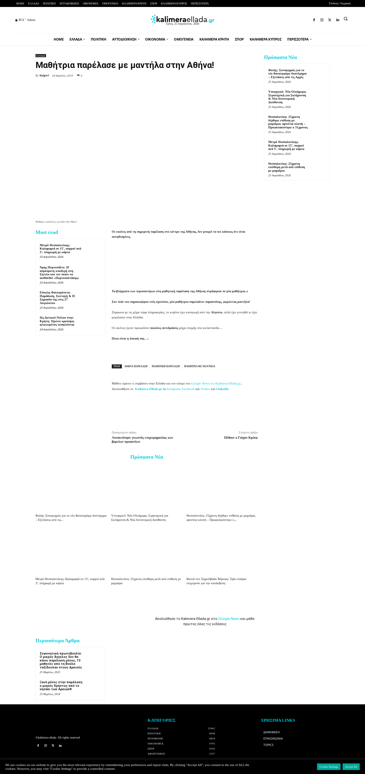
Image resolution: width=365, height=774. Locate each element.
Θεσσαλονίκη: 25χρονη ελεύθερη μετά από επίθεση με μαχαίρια (286, 167)
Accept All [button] (351, 766)
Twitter (204, 389)
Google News (229, 618)
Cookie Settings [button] (329, 766)
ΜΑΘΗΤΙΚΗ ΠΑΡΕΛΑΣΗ (166, 366)
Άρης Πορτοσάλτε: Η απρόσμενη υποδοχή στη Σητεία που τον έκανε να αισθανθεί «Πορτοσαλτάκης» (59, 273)
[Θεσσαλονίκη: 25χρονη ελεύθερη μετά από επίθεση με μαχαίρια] (146, 550)
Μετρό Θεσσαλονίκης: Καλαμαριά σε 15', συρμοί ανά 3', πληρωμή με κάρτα (60, 248)
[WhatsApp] (224, 75)
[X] (214, 75)
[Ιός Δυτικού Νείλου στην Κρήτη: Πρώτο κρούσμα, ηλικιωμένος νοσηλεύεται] (93, 323)
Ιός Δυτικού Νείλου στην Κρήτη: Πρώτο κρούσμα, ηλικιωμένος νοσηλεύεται (57, 321)
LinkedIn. (222, 389)
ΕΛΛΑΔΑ (40, 55)
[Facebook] (286, 19)
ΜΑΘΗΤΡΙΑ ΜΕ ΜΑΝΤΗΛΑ (199, 366)
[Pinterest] (253, 75)
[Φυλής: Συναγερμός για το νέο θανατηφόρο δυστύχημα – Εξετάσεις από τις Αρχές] (71, 487)
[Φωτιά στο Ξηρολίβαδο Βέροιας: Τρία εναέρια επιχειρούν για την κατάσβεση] (222, 550)
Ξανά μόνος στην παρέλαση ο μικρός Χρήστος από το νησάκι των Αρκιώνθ (61, 685)
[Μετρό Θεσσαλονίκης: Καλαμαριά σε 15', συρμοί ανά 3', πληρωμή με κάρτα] (93, 251)
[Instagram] (293, 19)
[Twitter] (301, 19)
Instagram (173, 389)
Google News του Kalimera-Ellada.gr (215, 383)
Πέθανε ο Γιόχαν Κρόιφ (241, 437)
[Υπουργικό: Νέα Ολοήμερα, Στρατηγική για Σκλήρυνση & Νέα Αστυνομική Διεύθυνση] (146, 487)
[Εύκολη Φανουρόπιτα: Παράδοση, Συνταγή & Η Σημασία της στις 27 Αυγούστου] (93, 298)
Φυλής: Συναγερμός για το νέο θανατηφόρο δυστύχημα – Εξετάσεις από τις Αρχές (287, 73)
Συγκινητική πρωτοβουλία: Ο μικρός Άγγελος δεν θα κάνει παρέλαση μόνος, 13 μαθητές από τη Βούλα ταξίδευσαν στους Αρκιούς (61, 660)
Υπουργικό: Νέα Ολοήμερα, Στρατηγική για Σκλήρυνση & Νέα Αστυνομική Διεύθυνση (287, 97)
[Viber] (244, 75)
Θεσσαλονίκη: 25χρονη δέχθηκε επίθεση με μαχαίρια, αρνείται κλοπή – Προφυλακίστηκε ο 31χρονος (288, 122)
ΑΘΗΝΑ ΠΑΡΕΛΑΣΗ (135, 366)
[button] (345, 19)
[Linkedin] (308, 19)
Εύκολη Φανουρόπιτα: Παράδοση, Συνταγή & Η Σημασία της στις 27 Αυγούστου (57, 298)
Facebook (188, 389)
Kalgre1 (44, 75)
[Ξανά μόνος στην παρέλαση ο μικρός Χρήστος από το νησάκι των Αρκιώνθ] (93, 688)
